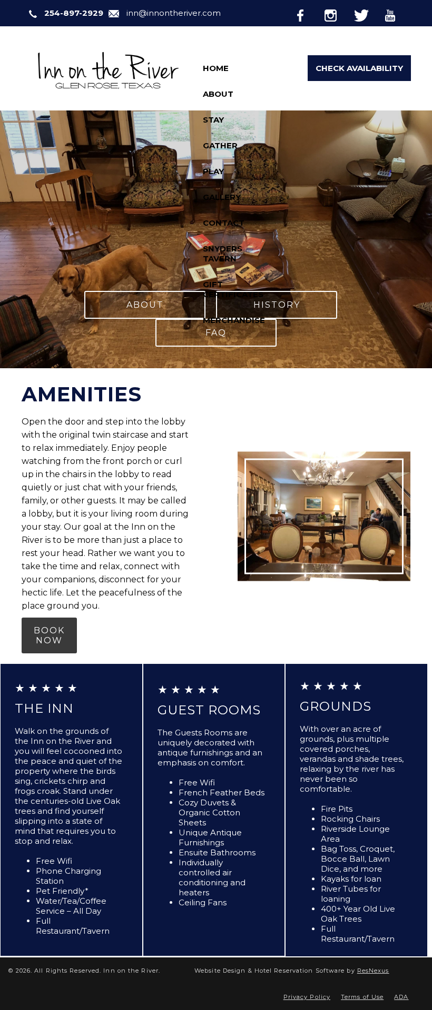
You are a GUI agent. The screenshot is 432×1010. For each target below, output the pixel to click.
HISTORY (276, 305)
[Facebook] (308, 14)
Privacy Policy (306, 997)
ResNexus (373, 970)
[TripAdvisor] (396, 40)
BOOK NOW (49, 635)
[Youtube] (397, 14)
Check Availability (359, 68)
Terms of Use (362, 997)
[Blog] (366, 40)
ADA (401, 997)
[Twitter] (367, 14)
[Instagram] (338, 14)
